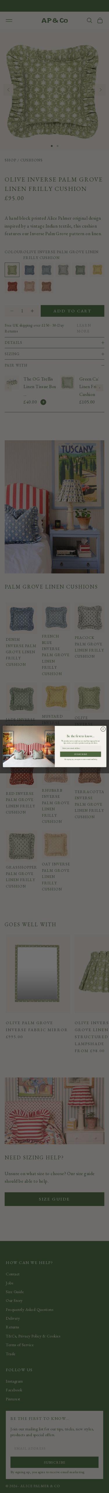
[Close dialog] (103, 729)
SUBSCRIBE (80, 754)
